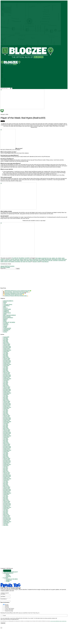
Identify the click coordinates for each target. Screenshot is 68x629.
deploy (59, 258)
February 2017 (6, 472)
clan (57, 258)
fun (28, 259)
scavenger (55, 260)
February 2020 (6, 429)
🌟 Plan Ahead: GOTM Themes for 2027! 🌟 (13, 294)
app (50, 258)
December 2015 (7, 489)
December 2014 (7, 503)
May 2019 (5, 440)
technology (17, 261)
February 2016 (6, 487)
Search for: (3, 268)
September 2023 (7, 378)
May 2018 (5, 454)
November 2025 (7, 347)
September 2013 (7, 521)
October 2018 (6, 448)
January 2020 (6, 431)
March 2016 (6, 485)
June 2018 (5, 453)
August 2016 (6, 479)
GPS (39, 259)
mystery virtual (16, 260)
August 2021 (6, 408)
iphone (59, 259)
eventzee (7, 259)
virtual (29, 261)
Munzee (6, 604)
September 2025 (7, 350)
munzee (6, 260)
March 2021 (6, 414)
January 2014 (6, 516)
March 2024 (6, 371)
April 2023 (5, 384)
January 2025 (6, 359)
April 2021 (5, 413)
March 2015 (6, 500)
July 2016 (5, 481)
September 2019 (7, 435)
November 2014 (7, 504)
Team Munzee (45, 261)
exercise (12, 259)
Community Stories (7, 304)
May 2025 (5, 354)
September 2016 (7, 478)
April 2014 (5, 513)
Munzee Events (6, 316)
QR (47, 260)
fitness (21, 259)
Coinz (4, 303)
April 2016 (5, 484)
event (63, 258)
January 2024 (6, 373)
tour (21, 261)
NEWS (7, 78)
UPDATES (8, 81)
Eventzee (7, 607)
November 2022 (7, 390)
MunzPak (5, 318)
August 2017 (6, 465)
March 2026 (6, 342)
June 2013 (5, 525)
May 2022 (5, 397)
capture (53, 258)
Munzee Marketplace (8, 317)
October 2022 (6, 391)
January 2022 (6, 402)
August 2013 (6, 522)
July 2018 (5, 452)
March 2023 (6, 385)
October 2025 (6, 348)
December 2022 (7, 389)
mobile (2, 260)
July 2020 (5, 423)
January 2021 (6, 416)
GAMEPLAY (9, 84)
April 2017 (5, 470)
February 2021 (6, 415)
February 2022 (6, 401)
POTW (43, 260)
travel (24, 261)
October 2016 (6, 477)
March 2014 (6, 514)
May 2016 (5, 483)
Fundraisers (6, 310)
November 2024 (7, 362)
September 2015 (7, 493)
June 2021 (5, 410)
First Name (3, 594)
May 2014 (5, 512)
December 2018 (7, 446)
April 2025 (5, 356)
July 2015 (5, 495)
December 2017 (7, 460)
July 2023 (5, 381)
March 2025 (6, 357)
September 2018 (7, 450)
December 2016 (7, 475)
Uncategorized (6, 329)
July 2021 (5, 409)
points (40, 260)
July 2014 (5, 509)
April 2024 (5, 370)
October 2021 (6, 406)
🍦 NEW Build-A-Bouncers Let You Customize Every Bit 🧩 (17, 290)
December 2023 (7, 375)
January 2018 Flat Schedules (7, 266)
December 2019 (7, 432)
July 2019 (5, 438)
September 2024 (7, 364)
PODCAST (5, 324)
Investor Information (9, 609)
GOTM (4, 314)
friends (25, 259)
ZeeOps (5, 331)
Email (4, 615)
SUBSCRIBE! (7, 74)
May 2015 (5, 497)
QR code (50, 260)
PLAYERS (5, 82)
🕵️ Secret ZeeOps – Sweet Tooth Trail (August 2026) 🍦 (16, 291)
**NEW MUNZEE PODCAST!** (11, 75)
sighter (2, 261)
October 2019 (6, 434)
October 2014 (6, 506)
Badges (5, 302)
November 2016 (7, 476)
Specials (5, 325)
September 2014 (7, 507)
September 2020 (7, 421)
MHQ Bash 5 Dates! (5, 267)
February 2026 (6, 344)
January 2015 (6, 502)
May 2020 (5, 426)
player (27, 260)
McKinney (64, 259)
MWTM (5, 319)
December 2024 (7, 360)
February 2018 (6, 458)
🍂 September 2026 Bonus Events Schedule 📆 (14, 293)
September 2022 (7, 392)
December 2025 (7, 346)
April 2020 (5, 427)
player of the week (34, 260)
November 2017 (7, 462)
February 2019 (6, 444)
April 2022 (5, 398)
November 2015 (7, 490)
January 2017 (6, 473)
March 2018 (6, 457)
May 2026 (5, 340)
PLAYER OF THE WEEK (12, 83)
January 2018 (6, 459)
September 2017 (7, 464)
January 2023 (6, 388)
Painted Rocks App (9, 610)
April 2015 (5, 498)
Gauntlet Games (7, 312)
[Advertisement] (10, 277)
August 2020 (6, 422)
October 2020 (6, 420)
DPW (4, 306)
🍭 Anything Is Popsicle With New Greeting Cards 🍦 (15, 295)
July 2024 (5, 366)
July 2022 (5, 395)
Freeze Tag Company (9, 608)
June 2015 (5, 496)
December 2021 (7, 403)
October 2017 (6, 463)
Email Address (4, 598)
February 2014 (6, 515)
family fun (17, 259)
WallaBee (7, 605)
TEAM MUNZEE (7, 328)
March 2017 (6, 471)
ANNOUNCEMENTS (8, 77)
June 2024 (5, 367)
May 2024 (5, 369)
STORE (8, 86)
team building (11, 261)
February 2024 (6, 372)
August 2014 (6, 508)
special (6, 261)
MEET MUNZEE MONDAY (9, 315)
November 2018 (7, 447)
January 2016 (6, 488)
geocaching (35, 259)
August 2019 (6, 437)
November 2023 (7, 376)
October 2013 (6, 520)
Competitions (6, 305)
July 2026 (5, 338)
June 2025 (5, 353)
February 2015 (6, 501)
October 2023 (6, 377)
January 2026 (6, 345)
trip (26, 261)
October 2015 (6, 491)
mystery (10, 260)
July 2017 (5, 466)
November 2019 (7, 433)
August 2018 (6, 451)
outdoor (22, 260)
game (30, 259)
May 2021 (5, 412)
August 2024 (6, 365)
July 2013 (5, 524)
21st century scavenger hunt (42, 258)
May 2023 (5, 383)
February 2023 (6, 387)
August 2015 (6, 494)
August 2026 (6, 336)
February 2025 (6, 358)
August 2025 (6, 351)
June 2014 (5, 510)
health (42, 259)
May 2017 (5, 469)
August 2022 (6, 394)
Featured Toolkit (7, 309)
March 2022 (6, 400)
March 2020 (6, 428)
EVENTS (8, 79)
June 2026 (5, 339)
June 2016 (5, 482)
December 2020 (7, 417)
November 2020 (7, 419)
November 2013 (7, 519)
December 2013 (7, 518)
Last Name (3, 596)
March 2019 (6, 443)
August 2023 (6, 379)
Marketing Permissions (5, 612)
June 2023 (5, 382)
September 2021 (7, 407)
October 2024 (6, 363)
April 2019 (5, 441)
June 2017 (5, 468)
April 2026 (5, 341)
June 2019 (5, 439)
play (25, 260)
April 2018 (5, 456)
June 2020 (5, 425)
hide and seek (48, 259)
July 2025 (5, 352)
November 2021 (7, 404)
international (55, 259)
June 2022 (5, 396)
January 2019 (6, 445)
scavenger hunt (61, 260)
